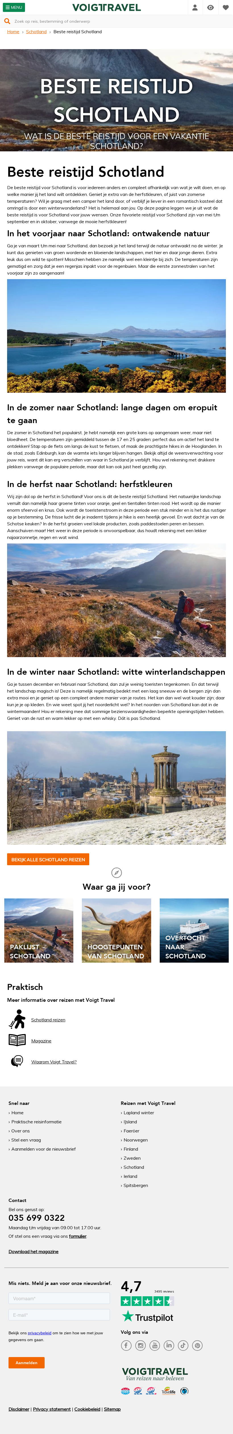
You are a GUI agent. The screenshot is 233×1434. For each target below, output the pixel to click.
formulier (77, 1236)
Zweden (132, 1158)
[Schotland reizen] (17, 1027)
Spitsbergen (136, 1185)
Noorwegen (136, 1140)
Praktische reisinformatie (36, 1121)
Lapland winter (139, 1112)
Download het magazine (34, 1251)
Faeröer (131, 1131)
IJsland (130, 1121)
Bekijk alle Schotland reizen (48, 859)
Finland (131, 1149)
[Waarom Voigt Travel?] (17, 1069)
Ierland (130, 1176)
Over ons (20, 1131)
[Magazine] (17, 1048)
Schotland (36, 31)
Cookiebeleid (87, 1409)
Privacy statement (52, 1409)
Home (13, 31)
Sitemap (112, 1409)
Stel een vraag (26, 1140)
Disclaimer (19, 1409)
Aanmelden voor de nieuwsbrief (43, 1149)
